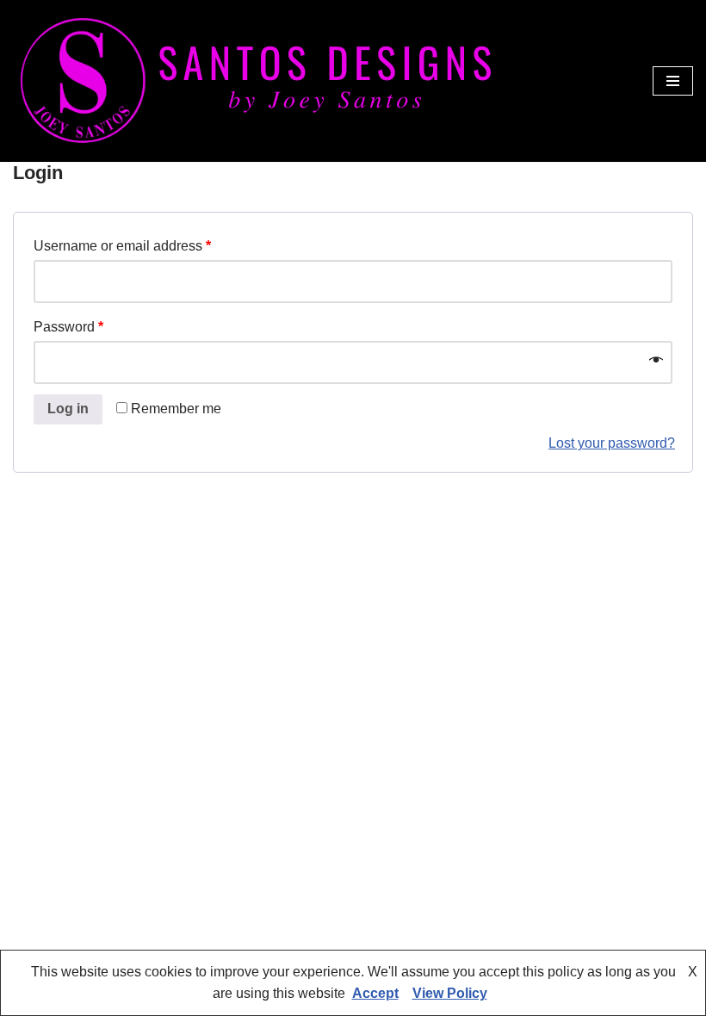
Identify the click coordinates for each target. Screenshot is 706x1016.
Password (68, 326)
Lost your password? (611, 443)
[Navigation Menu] (673, 81)
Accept (375, 993)
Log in (68, 408)
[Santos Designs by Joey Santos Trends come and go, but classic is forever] (254, 81)
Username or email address (122, 246)
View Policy (449, 993)
